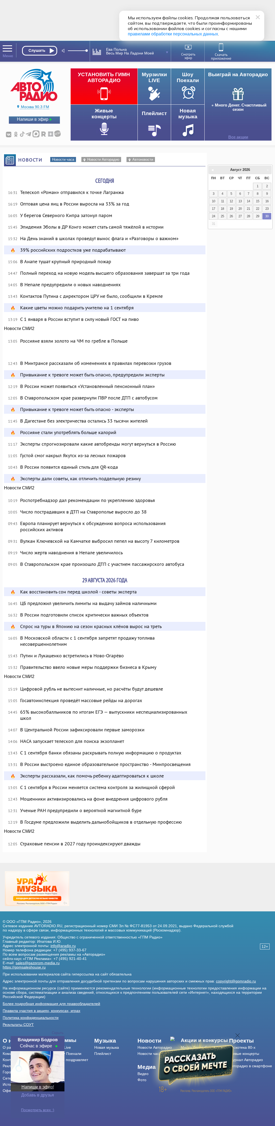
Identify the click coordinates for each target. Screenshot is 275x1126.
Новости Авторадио (103, 159)
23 (267, 209)
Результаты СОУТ (18, 1024)
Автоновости (142, 159)
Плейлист (102, 1053)
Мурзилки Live (58, 1047)
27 (240, 216)
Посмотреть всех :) (37, 1110)
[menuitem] (70, 1040)
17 (213, 209)
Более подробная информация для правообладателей (51, 1004)
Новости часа (63, 159)
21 (248, 209)
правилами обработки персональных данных (173, 34)
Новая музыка (106, 1047)
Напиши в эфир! (37, 1087)
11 (222, 201)
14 (248, 201)
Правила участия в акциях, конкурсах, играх (41, 1010)
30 (267, 216)
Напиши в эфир (32, 119)
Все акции (238, 137)
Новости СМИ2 (19, 328)
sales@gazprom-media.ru (38, 963)
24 (213, 216)
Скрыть (58, 1033)
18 (222, 209)
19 (231, 209)
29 (257, 216)
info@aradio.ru (63, 946)
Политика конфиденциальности (31, 1017)
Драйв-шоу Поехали (63, 1053)
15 (257, 201)
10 (213, 201)
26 (231, 216)
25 (222, 216)
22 (257, 209)
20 (240, 209)
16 (267, 201)
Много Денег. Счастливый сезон (240, 107)
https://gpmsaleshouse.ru (24, 967)
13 (240, 201)
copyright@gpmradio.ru (236, 981)
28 (248, 216)
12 (231, 201)
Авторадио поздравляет (67, 1060)
